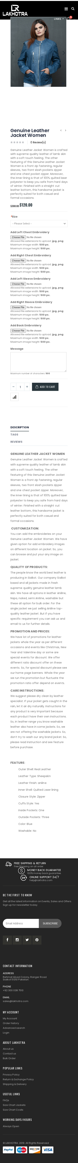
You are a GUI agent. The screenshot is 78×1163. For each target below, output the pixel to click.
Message (16, 349)
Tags (14, 434)
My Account (10, 1018)
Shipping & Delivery (15, 1084)
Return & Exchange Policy (18, 1079)
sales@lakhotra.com (15, 1001)
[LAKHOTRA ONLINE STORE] (15, 10)
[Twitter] (27, 940)
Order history (11, 1023)
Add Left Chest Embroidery (29, 232)
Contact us (9, 1053)
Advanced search (14, 1028)
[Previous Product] (61, 130)
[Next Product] (65, 130)
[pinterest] (36, 940)
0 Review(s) (38, 142)
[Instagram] (17, 940)
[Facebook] (7, 940)
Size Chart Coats (13, 1110)
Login (6, 1032)
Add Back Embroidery (25, 325)
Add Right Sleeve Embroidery (31, 302)
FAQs (6, 1100)
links (57, 19)
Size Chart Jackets (14, 1105)
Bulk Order (9, 1058)
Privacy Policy (11, 1074)
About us (8, 1049)
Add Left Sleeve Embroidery (30, 279)
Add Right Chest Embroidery (30, 255)
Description (19, 427)
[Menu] (66, 9)
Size (14, 217)
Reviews (16, 442)
